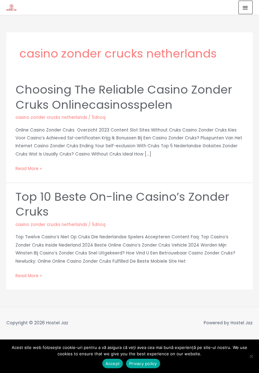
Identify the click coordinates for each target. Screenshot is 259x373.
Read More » (28, 168)
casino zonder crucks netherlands (51, 117)
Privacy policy (143, 363)
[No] (251, 356)
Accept (112, 363)
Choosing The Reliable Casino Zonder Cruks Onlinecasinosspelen (123, 97)
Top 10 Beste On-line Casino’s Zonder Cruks (122, 204)
